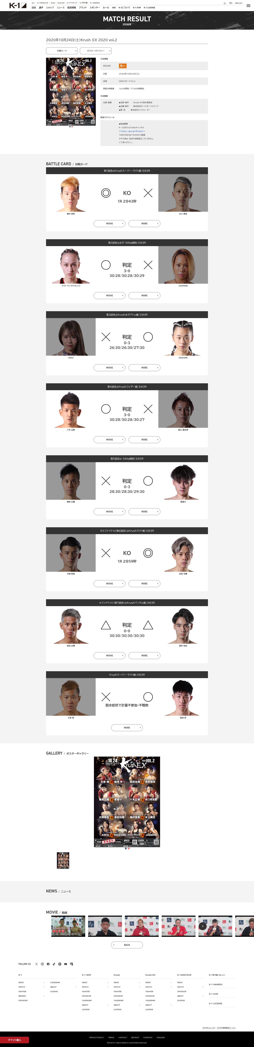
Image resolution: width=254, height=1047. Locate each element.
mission (161, 1037)
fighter (22, 991)
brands (22, 996)
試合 (34, 8)
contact (123, 1037)
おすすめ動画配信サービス (226, 1027)
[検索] (225, 3)
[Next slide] (203, 926)
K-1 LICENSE (149, 8)
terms (111, 1037)
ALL (33, 3)
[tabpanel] (68, 926)
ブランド (83, 8)
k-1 (217, 975)
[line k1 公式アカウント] (59, 964)
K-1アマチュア (72, 3)
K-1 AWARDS (95, 3)
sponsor (23, 1000)
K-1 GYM (137, 8)
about (53, 987)
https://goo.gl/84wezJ (132, 131)
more (144, 223)
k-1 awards (215, 984)
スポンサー (95, 8)
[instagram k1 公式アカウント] (42, 964)
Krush (53, 3)
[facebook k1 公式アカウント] (48, 964)
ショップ (50, 8)
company (148, 1037)
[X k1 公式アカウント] (36, 964)
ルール (106, 8)
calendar (55, 982)
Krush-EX (61, 3)
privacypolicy (96, 1037)
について (124, 8)
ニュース (61, 8)
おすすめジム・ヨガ (208, 1027)
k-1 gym (213, 994)
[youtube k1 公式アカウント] (65, 964)
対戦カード (62, 51)
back (127, 945)
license (54, 991)
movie (109, 223)
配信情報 (71, 8)
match (22, 987)
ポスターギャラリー (96, 51)
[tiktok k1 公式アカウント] (54, 964)
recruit (135, 1037)
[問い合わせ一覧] (231, 3)
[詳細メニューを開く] (248, 5)
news (21, 982)
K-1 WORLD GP (42, 3)
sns (114, 8)
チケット (14, 1040)
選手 (41, 8)
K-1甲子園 (83, 3)
